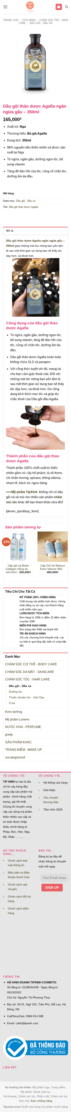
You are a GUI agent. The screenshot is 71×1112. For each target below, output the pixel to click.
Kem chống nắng (41, 1100)
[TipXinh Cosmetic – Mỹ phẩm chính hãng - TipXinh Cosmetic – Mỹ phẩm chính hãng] (30, 7)
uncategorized (15, 757)
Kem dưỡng (13, 711)
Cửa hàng (29, 20)
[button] (5, 7)
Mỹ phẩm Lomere (17, 719)
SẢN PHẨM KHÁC (18, 742)
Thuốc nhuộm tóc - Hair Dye (26, 697)
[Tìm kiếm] (66, 7)
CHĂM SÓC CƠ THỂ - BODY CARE (31, 664)
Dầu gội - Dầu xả (41, 23)
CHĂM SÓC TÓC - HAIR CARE (27, 679)
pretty (9, 734)
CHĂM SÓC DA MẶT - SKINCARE (29, 672)
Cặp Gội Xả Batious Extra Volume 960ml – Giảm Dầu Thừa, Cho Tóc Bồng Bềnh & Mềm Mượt (52, 567)
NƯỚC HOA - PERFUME (23, 727)
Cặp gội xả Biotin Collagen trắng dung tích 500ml (18, 567)
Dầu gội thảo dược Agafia (23, 206)
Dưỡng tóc (15, 691)
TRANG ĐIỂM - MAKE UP (23, 749)
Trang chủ (10, 20)
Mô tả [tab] (9, 230)
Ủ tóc (12, 703)
